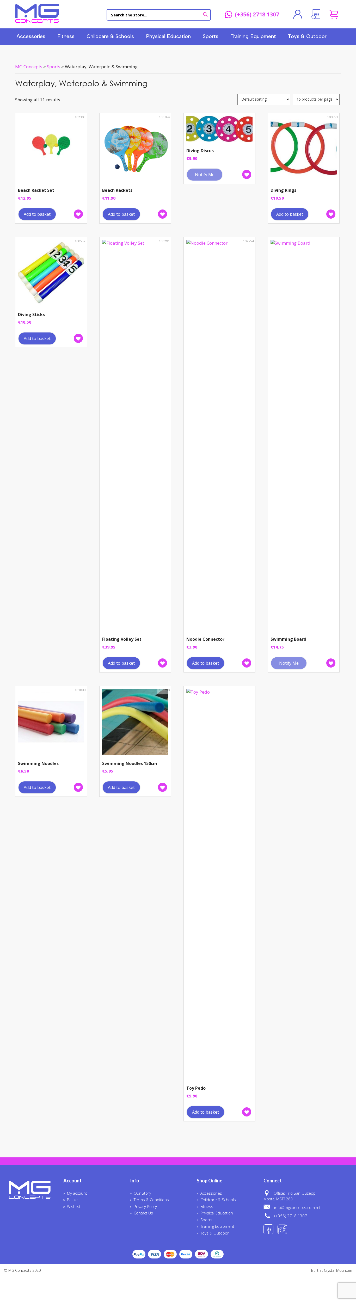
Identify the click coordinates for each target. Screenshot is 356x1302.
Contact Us (143, 1212)
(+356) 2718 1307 (257, 14)
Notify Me (204, 174)
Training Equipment (253, 36)
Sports (210, 36)
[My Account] (297, 14)
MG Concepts (37, 13)
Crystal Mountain (338, 1270)
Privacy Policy (145, 1206)
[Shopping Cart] (333, 14)
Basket (73, 1199)
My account (77, 1193)
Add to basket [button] (37, 214)
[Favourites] (315, 14)
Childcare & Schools (110, 36)
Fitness (66, 36)
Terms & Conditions (151, 1199)
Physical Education (168, 36)
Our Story (142, 1193)
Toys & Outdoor (307, 36)
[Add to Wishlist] (78, 214)
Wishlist (74, 1206)
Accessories (30, 36)
